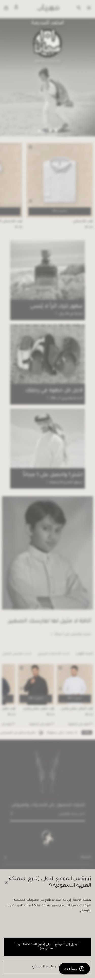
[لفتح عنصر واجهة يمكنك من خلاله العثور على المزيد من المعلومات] (74, 969)
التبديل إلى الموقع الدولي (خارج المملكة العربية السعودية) (47, 946)
